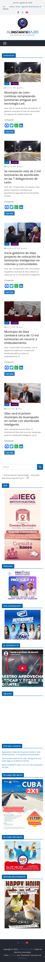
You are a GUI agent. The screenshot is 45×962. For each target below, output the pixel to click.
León (7, 83)
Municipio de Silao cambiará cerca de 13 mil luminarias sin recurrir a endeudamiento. (21, 337)
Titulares (15, 83)
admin (21, 88)
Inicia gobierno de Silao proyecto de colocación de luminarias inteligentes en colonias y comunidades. (22, 258)
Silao (7, 244)
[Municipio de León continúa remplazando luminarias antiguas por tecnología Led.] (22, 72)
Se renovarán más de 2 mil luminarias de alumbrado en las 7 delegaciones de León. (22, 176)
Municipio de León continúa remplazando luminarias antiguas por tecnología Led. (20, 98)
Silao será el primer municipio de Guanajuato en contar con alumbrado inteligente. (21, 418)
